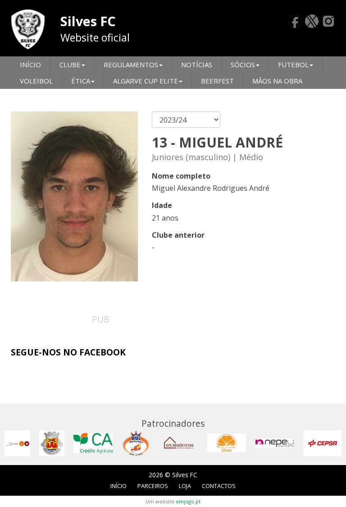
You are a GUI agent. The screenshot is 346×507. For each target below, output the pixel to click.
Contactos (219, 486)
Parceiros (152, 486)
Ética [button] (80, 80)
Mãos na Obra (277, 80)
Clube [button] (70, 64)
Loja (185, 486)
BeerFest (217, 80)
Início (30, 64)
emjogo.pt (188, 501)
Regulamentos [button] (131, 64)
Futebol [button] (293, 64)
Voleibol (36, 80)
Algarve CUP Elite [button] (145, 80)
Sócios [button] (243, 64)
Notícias (196, 64)
